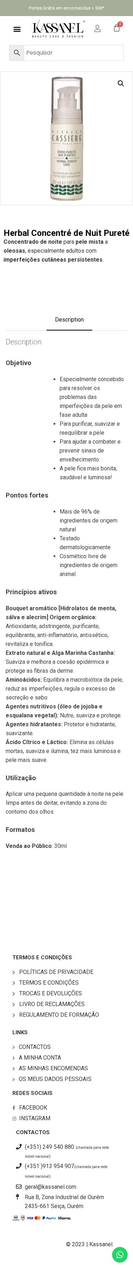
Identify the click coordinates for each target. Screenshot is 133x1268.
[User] (103, 27)
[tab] (69, 322)
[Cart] (116, 28)
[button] (17, 29)
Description (69, 319)
